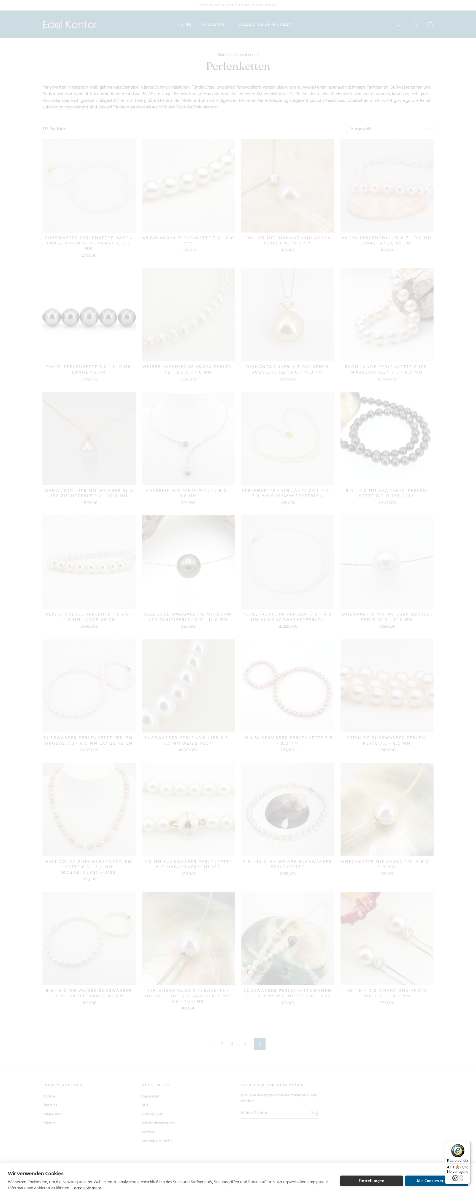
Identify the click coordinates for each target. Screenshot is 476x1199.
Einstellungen (372, 1180)
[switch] (457, 1178)
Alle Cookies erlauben (436, 1180)
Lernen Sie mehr (86, 1187)
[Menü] (467, 1144)
